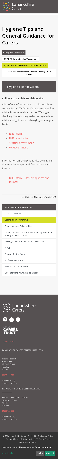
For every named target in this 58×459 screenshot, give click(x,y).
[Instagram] (18, 319)
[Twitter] (5, 319)
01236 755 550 (8, 411)
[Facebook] (11, 319)
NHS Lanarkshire (18, 138)
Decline (40, 453)
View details (7, 453)
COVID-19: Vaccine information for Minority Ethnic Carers (29, 73)
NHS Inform (16, 133)
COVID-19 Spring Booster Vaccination (20, 59)
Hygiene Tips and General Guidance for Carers (25, 65)
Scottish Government (21, 143)
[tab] (29, 86)
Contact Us (9, 341)
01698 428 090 (8, 375)
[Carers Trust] (10, 330)
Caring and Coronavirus (13, 52)
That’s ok (50, 453)
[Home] (18, 6)
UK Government (18, 147)
